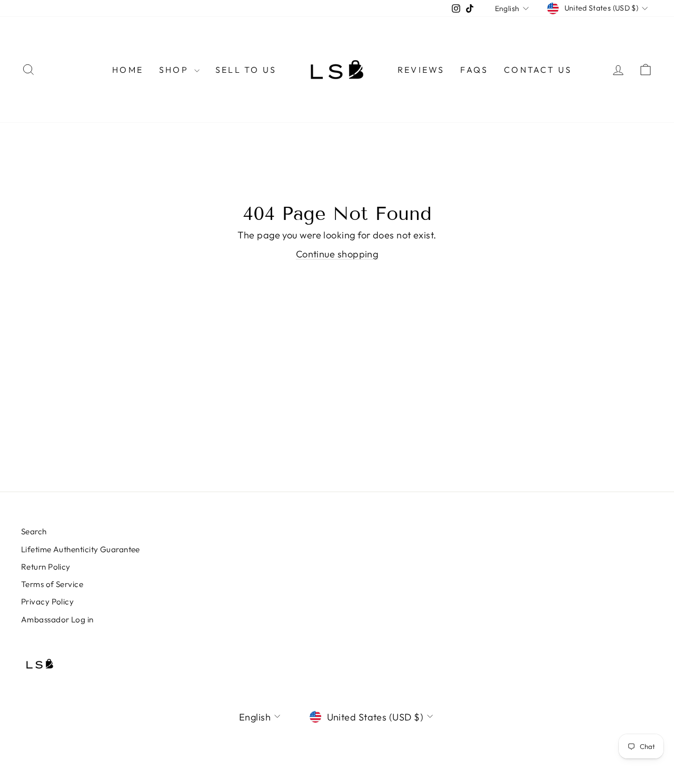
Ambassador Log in (57, 619)
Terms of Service (52, 584)
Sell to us (245, 69)
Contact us (538, 69)
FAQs (474, 69)
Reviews (421, 69)
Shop (175, 69)
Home (127, 69)
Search (34, 531)
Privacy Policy (47, 602)
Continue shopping (337, 254)
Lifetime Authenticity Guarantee (80, 549)
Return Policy (46, 567)
